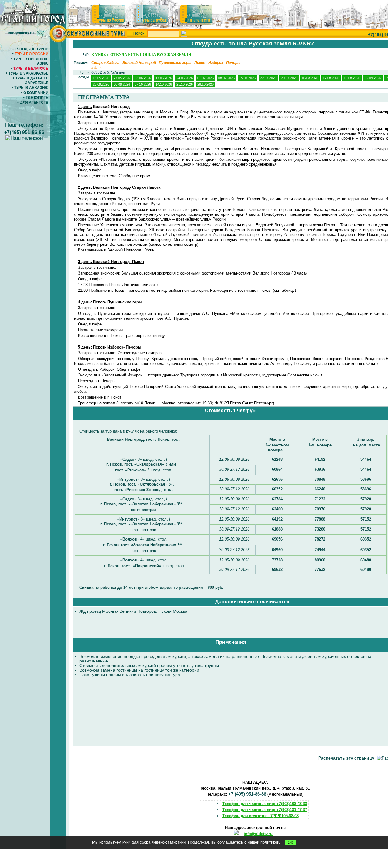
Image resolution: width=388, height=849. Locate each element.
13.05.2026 (101, 78)
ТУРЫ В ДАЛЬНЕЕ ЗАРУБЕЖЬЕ (31, 80)
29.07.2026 (289, 78)
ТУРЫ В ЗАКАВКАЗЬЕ (28, 73)
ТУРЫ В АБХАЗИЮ (31, 88)
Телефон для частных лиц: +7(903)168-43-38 (264, 803)
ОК (290, 842)
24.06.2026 (184, 78)
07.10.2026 (143, 84)
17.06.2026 (164, 78)
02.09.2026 (373, 78)
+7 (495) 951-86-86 (247, 794)
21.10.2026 (184, 84)
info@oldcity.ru (258, 833)
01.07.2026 (205, 78)
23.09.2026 (101, 84)
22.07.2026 (268, 78)
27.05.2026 (122, 78)
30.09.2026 (122, 84)
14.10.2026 (164, 84)
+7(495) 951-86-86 (24, 132)
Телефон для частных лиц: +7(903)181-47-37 (264, 809)
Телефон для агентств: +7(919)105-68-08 (260, 816)
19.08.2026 (352, 78)
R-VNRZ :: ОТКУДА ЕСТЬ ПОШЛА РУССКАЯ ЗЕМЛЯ (141, 54)
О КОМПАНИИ (35, 93)
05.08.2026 (310, 78)
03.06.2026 (143, 78)
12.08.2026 (331, 78)
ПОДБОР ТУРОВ (33, 49)
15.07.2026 (247, 78)
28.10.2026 (205, 84)
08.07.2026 (226, 78)
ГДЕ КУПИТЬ (37, 98)
